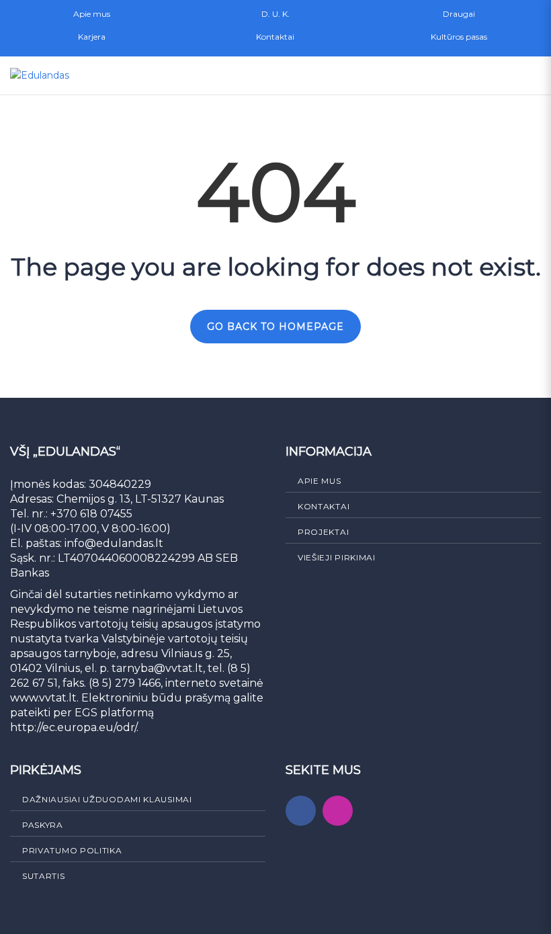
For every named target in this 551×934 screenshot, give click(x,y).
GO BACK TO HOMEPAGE (275, 327)
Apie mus (91, 14)
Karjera (91, 37)
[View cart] (499, 75)
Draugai (459, 14)
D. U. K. (275, 14)
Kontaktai (275, 37)
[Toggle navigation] (529, 75)
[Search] (470, 75)
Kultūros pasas (459, 37)
